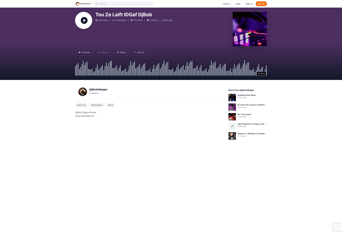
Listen (226, 3)
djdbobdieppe (98, 89)
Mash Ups (81, 105)
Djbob (110, 105)
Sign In (249, 3)
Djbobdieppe (97, 105)
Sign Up (261, 4)
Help (238, 3)
